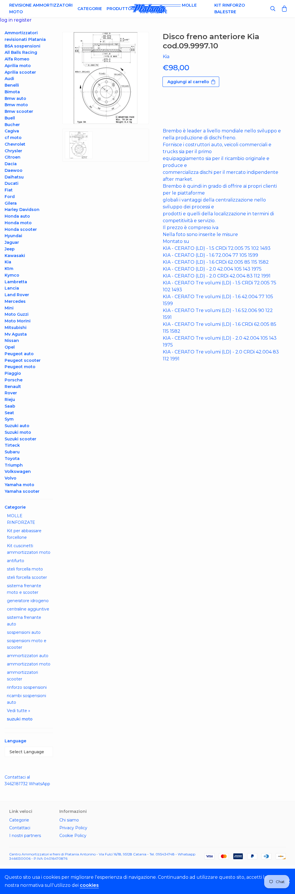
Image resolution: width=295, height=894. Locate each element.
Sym (9, 419)
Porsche (13, 380)
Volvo (10, 478)
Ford (10, 196)
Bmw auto (15, 98)
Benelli (12, 85)
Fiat (9, 190)
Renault (13, 386)
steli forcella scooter (27, 577)
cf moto (13, 137)
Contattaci (19, 827)
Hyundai (13, 235)
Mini (9, 308)
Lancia (12, 288)
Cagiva (12, 131)
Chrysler (13, 150)
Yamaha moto (19, 484)
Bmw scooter (19, 111)
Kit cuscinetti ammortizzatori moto (28, 549)
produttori (121, 8)
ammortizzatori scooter (22, 676)
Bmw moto (16, 104)
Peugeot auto (19, 353)
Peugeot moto (20, 366)
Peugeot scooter (23, 360)
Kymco (12, 275)
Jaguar (12, 242)
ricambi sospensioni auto (26, 699)
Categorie (89, 8)
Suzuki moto (18, 432)
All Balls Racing (21, 52)
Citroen (12, 157)
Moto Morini (18, 321)
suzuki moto (20, 719)
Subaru (12, 451)
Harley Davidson (22, 209)
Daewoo (13, 170)
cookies (89, 885)
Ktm (9, 268)
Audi (9, 78)
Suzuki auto (17, 425)
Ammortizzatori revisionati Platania (25, 36)
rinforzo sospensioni (27, 687)
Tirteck (12, 445)
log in (7, 20)
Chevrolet (15, 144)
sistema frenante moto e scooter (24, 589)
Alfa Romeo (17, 59)
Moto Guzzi (17, 314)
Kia (8, 262)
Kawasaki (15, 255)
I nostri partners (25, 835)
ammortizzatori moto (28, 664)
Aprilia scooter (20, 72)
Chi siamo (69, 820)
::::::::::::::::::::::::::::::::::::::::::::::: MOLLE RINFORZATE (168, 8)
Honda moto (18, 222)
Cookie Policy (72, 835)
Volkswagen (18, 471)
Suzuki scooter (20, 439)
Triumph (14, 465)
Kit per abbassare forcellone (24, 534)
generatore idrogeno (28, 600)
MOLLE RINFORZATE (21, 519)
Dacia (11, 163)
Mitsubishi (16, 327)
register (23, 20)
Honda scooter (21, 229)
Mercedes (15, 301)
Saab (10, 406)
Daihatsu (14, 177)
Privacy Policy (73, 827)
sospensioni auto (24, 632)
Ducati (11, 183)
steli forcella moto (25, 569)
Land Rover (17, 294)
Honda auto (17, 216)
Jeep (10, 249)
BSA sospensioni (22, 46)
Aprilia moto (18, 65)
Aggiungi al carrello (188, 81)
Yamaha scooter (22, 491)
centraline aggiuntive (28, 609)
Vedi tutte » (18, 710)
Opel (10, 347)
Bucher (12, 124)
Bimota (12, 91)
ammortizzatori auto (27, 655)
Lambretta (16, 281)
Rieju (10, 399)
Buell (10, 118)
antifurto (15, 560)
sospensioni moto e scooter (26, 644)
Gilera (11, 203)
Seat (9, 412)
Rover (11, 392)
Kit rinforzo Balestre (229, 8)
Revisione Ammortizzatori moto (41, 8)
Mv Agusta (16, 334)
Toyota (12, 458)
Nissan (12, 340)
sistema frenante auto (24, 621)
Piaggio (13, 373)
